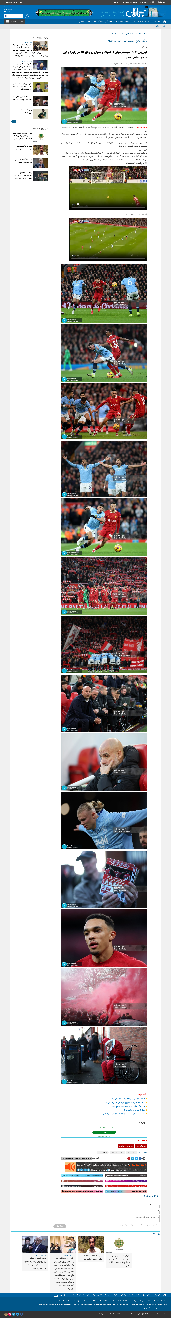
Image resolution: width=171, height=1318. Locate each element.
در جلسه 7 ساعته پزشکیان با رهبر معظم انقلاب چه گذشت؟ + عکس (22, 98)
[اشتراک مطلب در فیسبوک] (140, 1158)
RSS (164, 1308)
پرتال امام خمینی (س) (151, 1304)
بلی (103, 1132)
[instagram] (6, 1314)
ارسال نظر (59, 1226)
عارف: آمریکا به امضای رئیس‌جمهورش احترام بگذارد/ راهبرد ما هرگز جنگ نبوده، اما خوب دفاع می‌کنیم (35, 1263)
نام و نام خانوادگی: (155, 1204)
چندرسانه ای (161, 2)
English (9, 2)
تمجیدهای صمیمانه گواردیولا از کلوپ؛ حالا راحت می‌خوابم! (124, 1102)
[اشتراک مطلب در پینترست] (129, 1158)
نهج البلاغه (77, 1300)
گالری (94, 1300)
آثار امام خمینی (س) (147, 2)
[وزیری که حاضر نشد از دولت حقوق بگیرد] (40, 114)
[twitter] (17, 1314)
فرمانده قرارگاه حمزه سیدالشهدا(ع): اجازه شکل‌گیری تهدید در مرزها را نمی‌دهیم (22, 175)
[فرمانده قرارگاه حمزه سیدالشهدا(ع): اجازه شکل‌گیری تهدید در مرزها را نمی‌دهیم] (40, 176)
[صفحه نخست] (165, 21)
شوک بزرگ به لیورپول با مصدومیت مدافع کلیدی (128, 1106)
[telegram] (13, 1314)
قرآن (71, 1300)
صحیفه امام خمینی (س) (129, 2)
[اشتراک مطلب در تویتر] (136, 1158)
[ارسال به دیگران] (144, 1158)
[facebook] (21, 1314)
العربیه (15, 2)
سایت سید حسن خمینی (138, 1304)
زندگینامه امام (146, 1300)
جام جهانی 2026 (141, 1146)
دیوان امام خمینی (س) (135, 1300)
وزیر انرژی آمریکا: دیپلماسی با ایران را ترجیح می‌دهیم (22, 161)
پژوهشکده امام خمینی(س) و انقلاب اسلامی (60, 1304)
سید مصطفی (115, 1300)
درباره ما (156, 1308)
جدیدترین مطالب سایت (39, 128)
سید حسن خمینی (86, 1300)
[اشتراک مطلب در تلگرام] (132, 1158)
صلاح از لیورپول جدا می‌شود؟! (134, 1110)
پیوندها (116, 2)
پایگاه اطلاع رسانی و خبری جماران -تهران (127, 41)
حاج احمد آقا (123, 1300)
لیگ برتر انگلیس (131, 1152)
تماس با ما (147, 1308)
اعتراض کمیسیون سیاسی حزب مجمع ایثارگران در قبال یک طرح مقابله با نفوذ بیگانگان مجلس (22, 136)
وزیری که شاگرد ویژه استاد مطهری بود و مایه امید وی (24, 147)
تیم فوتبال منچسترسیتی (117, 1152)
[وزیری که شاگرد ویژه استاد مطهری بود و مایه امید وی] (40, 150)
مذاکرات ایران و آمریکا (126, 1146)
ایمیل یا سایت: (156, 1210)
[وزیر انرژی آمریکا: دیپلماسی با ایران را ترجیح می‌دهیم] (40, 163)
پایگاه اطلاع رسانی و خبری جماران (138, 1313)
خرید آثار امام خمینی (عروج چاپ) (121, 1304)
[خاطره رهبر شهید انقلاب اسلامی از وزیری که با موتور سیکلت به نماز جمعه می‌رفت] (40, 87)
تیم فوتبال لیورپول (102, 1152)
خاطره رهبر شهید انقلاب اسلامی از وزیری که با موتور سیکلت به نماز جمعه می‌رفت (22, 86)
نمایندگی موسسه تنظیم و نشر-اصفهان (82, 1304)
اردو (20, 2)
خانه (164, 26)
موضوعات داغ (142, 1140)
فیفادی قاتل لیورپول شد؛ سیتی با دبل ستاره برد (128, 1098)
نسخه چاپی (129, 33)
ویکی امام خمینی (43, 1304)
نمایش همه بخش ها (17, 21)
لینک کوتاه (95, 1158)
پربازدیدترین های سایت (39, 37)
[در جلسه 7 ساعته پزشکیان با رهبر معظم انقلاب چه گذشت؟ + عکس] (40, 101)
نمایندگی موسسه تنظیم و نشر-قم (102, 1304)
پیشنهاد (156, 1233)
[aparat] (10, 1314)
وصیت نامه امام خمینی (103, 1300)
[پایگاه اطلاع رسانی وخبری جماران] (123, 12)
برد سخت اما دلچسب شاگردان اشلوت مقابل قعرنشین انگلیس (124, 1113)
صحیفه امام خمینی (156, 1300)
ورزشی (158, 26)
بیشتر (13, 121)
